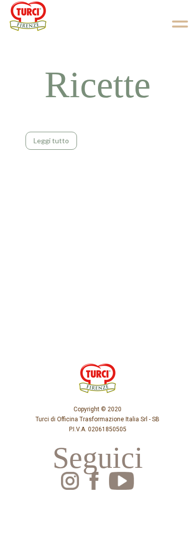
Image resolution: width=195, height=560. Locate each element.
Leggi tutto (51, 140)
